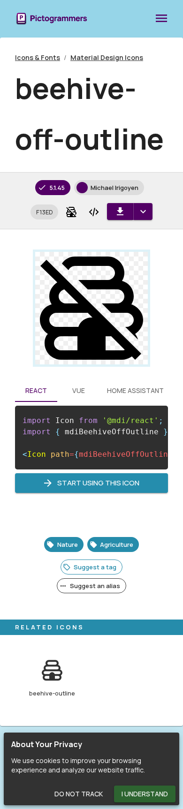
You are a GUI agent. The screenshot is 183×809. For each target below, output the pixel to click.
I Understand (145, 793)
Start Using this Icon (98, 483)
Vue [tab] (78, 390)
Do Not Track (78, 793)
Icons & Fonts (37, 57)
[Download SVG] (120, 211)
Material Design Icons (106, 57)
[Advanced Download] (142, 211)
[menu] (161, 18)
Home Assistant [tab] (135, 390)
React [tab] (36, 390)
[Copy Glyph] (71, 212)
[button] (44, 211)
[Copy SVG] (93, 212)
